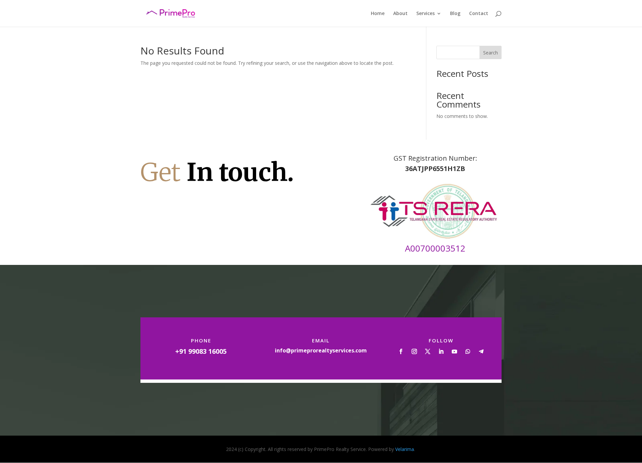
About (400, 13)
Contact (478, 13)
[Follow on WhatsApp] (467, 351)
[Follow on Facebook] (401, 351)
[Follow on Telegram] (481, 351)
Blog (455, 13)
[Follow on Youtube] (454, 351)
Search (490, 52)
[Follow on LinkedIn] (441, 351)
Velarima (404, 449)
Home (378, 13)
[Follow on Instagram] (414, 351)
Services (425, 13)
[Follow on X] (427, 351)
